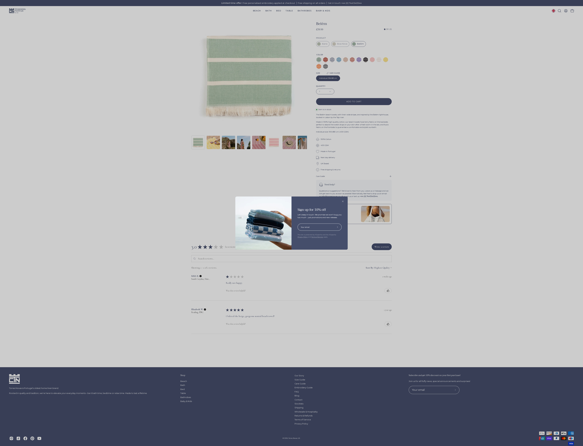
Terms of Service (317, 237)
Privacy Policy (303, 237)
